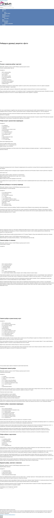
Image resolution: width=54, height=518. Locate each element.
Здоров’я (4, 14)
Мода (3, 19)
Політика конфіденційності (10, 514)
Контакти (2, 514)
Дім (3, 10)
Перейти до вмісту (4, 0)
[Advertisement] (27, 33)
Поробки (6, 22)
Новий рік (4, 9)
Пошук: (1, 7)
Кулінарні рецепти (5, 15)
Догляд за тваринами (8, 23)
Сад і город (6, 18)
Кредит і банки (7, 13)
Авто (5, 12)
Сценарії (3, 24)
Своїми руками (5, 20)
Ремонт (3, 17)
